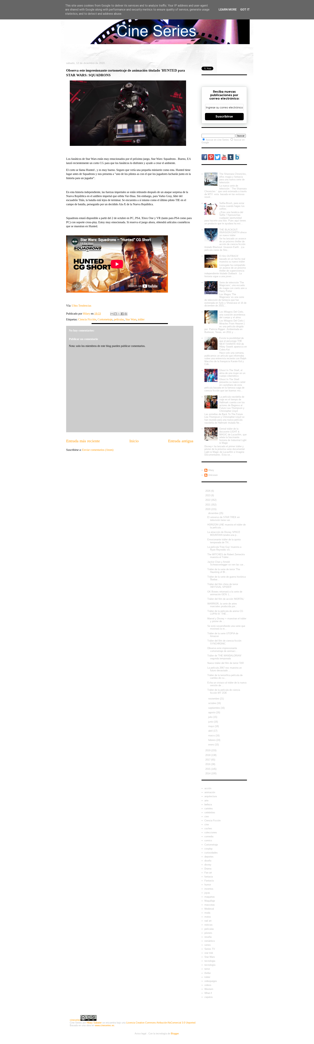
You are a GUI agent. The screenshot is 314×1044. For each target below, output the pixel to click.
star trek (208, 953)
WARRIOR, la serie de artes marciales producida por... (222, 605)
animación (209, 792)
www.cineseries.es (104, 1025)
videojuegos (210, 981)
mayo (211, 726)
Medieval (209, 908)
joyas (207, 892)
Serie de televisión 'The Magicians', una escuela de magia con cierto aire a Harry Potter (233, 286)
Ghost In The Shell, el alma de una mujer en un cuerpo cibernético (232, 373)
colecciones (210, 832)
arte (206, 800)
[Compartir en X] (119, 314)
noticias (208, 924)
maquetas (209, 896)
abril (210, 730)
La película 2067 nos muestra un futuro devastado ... (224, 669)
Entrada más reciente (83, 441)
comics (208, 840)
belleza (208, 804)
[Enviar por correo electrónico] (112, 314)
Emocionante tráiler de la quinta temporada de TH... (224, 541)
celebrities (209, 812)
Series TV (209, 949)
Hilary (211, 470)
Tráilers (182, 51)
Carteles (111, 51)
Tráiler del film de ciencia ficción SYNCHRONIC (224, 642)
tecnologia (209, 961)
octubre (212, 703)
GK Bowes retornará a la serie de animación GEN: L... (224, 593)
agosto (212, 712)
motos (207, 916)
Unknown (213, 475)
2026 (208, 490)
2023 (208, 495)
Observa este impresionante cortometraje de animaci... (222, 649)
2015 (208, 769)
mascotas (209, 904)
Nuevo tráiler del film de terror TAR (225, 663)
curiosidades (211, 852)
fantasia (208, 876)
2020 (208, 509)
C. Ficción (203, 51)
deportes (209, 856)
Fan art (208, 872)
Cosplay (224, 51)
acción (207, 788)
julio (210, 717)
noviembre (214, 698)
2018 (208, 755)
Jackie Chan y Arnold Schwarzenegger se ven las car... (226, 563)
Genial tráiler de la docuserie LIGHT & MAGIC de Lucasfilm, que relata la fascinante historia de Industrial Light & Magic (233, 435)
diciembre (213, 513)
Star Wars (130, 319)
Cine (129, 51)
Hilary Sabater (94, 1022)
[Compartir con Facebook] (122, 314)
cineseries (75, 1020)
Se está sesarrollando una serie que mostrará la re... (226, 627)
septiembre (214, 708)
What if (163, 51)
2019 (208, 750)
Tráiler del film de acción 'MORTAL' (225, 599)
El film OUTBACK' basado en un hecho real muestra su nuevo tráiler (232, 259)
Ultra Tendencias (82, 305)
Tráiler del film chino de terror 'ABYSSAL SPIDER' (222, 585)
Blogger (175, 1033)
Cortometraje (105, 319)
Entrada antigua (180, 441)
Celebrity (91, 51)
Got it (245, 9)
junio (211, 721)
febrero (212, 740)
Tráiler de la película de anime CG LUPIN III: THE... (225, 612)
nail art (208, 920)
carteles (208, 808)
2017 (208, 759)
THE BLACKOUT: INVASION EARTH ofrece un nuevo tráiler (233, 232)
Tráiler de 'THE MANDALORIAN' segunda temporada (224, 657)
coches (208, 828)
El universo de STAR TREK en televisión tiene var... (223, 518)
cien (206, 816)
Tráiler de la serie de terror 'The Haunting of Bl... (223, 571)
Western (208, 989)
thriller (207, 973)
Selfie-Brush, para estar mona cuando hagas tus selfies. (232, 206)
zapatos (208, 997)
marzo (212, 735)
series (207, 945)
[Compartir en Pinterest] (126, 314)
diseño (207, 860)
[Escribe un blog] (115, 314)
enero (211, 744)
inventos (208, 888)
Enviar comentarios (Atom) (97, 449)
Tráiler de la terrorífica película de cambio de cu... (225, 676)
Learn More (228, 9)
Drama (207, 868)
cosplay (208, 848)
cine (206, 824)
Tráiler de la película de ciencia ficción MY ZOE (223, 691)
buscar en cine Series (218, 139)
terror (207, 969)
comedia (208, 836)
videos (207, 985)
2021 (208, 504)
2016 (208, 764)
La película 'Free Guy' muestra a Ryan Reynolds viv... (224, 548)
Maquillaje (209, 900)
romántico (209, 941)
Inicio (72, 51)
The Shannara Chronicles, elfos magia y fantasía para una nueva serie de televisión (233, 178)
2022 (208, 500)
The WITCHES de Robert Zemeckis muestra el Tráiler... (226, 556)
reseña (208, 937)
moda (207, 912)
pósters (208, 933)
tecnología (209, 965)
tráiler (141, 319)
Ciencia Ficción (87, 319)
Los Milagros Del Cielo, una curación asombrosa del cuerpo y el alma (232, 314)
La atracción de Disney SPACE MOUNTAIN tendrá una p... (223, 533)
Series (145, 51)
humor (207, 884)
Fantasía (209, 880)
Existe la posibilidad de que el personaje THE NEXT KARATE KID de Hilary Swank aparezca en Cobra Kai (233, 344)
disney (207, 864)
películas (119, 319)
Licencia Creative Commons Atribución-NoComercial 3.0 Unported (160, 1022)
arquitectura (210, 796)
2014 (208, 773)
